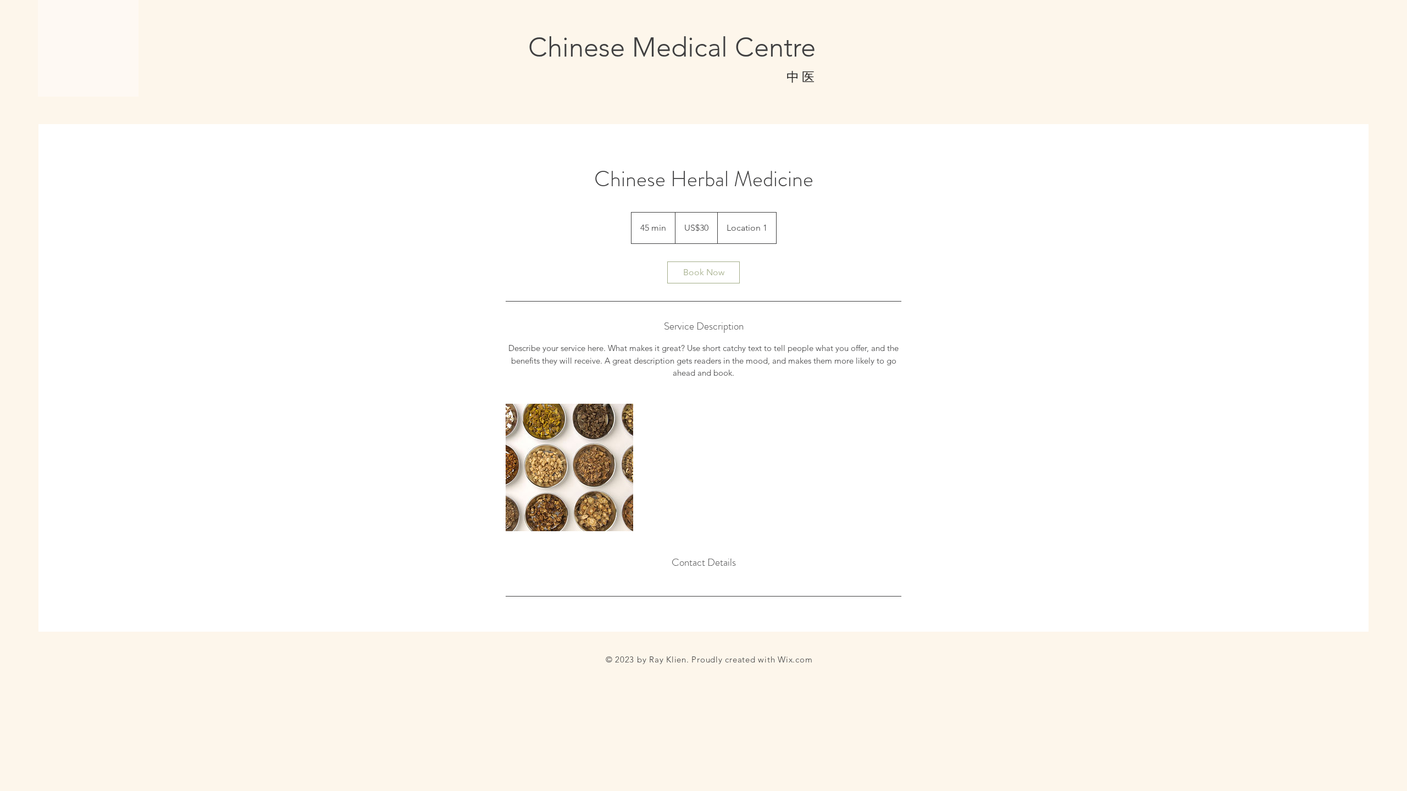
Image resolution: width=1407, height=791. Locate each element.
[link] (703, 272)
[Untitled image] (569, 467)
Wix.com (795, 659)
